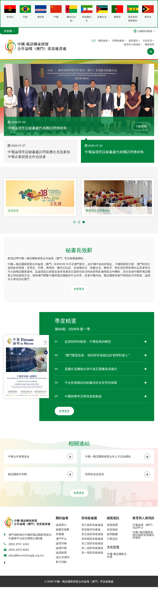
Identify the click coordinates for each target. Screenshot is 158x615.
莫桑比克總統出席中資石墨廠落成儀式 (91, 369)
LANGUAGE (145, 31)
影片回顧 (61, 562)
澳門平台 (61, 538)
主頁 (93, 40)
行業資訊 (112, 538)
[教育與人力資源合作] (118, 197)
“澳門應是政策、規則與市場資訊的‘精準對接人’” (97, 355)
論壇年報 (61, 548)
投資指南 (112, 529)
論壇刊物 (61, 543)
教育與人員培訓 (132, 44)
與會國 (60, 534)
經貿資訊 (134, 40)
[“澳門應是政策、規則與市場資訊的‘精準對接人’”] (145, 355)
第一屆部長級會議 (92, 552)
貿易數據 (112, 534)
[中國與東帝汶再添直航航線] (145, 396)
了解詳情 (140, 126)
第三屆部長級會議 (92, 543)
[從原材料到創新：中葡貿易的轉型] (145, 341)
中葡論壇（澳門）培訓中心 (143, 526)
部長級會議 (118, 40)
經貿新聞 (112, 525)
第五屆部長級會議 (92, 534)
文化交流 (148, 40)
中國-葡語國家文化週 (117, 555)
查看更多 (79, 289)
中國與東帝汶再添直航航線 (83, 396)
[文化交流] (40, 197)
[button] (74, 222)
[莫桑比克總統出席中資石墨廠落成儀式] (145, 369)
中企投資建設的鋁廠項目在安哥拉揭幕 (91, 382)
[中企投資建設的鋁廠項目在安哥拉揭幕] (145, 382)
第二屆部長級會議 (92, 548)
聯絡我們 (149, 44)
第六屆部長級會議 (92, 525)
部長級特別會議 (91, 529)
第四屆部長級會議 (92, 538)
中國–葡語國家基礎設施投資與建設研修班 (143, 534)
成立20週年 (63, 557)
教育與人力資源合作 (98, 210)
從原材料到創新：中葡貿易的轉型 (88, 341)
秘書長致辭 (62, 529)
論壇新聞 (61, 552)
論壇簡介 (61, 525)
